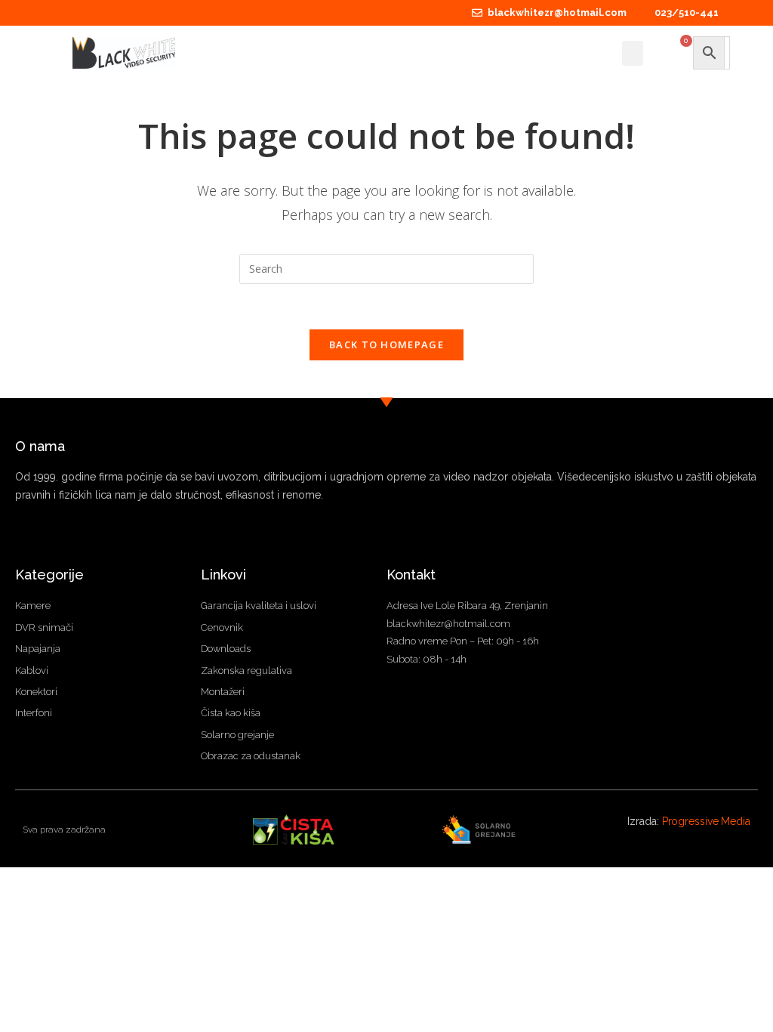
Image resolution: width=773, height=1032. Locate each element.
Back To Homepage (386, 344)
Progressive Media (706, 821)
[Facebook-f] (20, 539)
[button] (632, 53)
